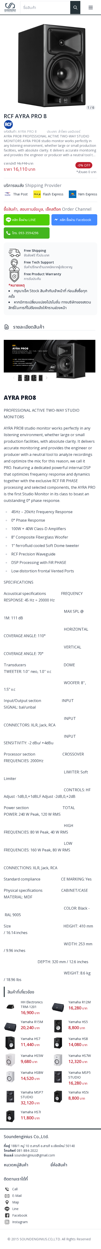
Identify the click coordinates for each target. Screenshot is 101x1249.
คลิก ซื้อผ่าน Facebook (75, 219)
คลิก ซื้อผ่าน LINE (24, 219)
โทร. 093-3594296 (25, 233)
